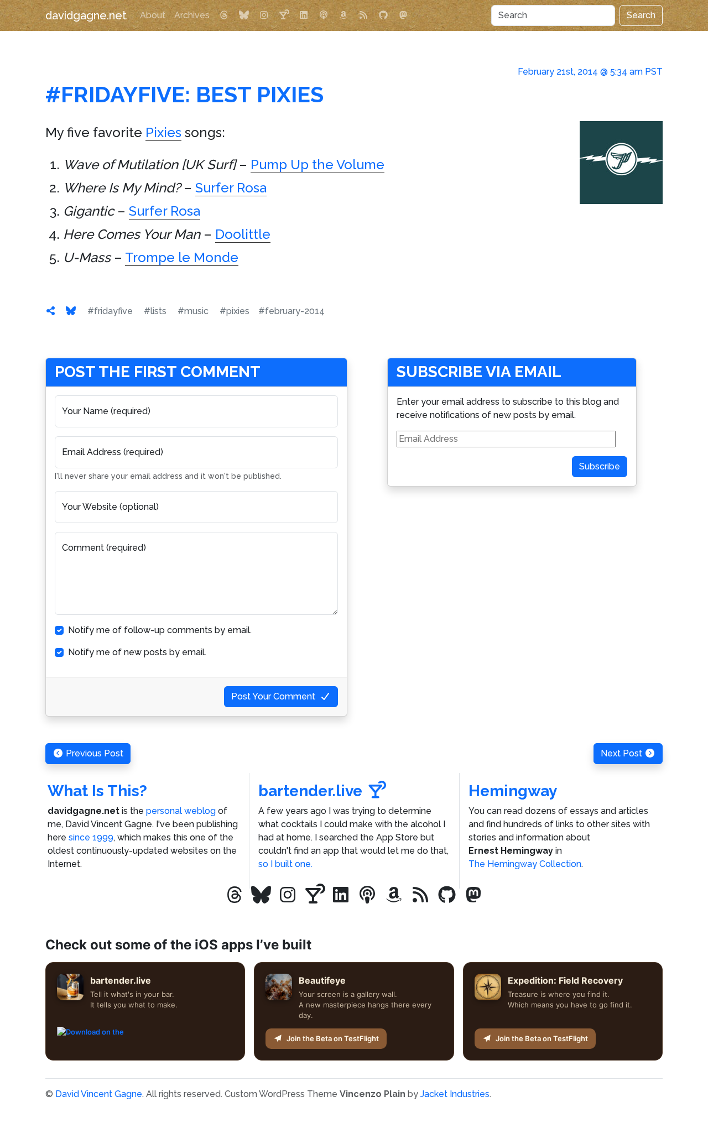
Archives (192, 15)
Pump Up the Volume (317, 164)
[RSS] (363, 15)
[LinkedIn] (304, 15)
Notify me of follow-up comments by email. (160, 630)
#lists (155, 311)
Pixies (163, 132)
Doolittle (242, 234)
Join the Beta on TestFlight (333, 1038)
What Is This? (97, 791)
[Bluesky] (244, 15)
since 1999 (91, 837)
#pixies (234, 311)
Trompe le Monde (181, 257)
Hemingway (512, 791)
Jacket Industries (455, 1094)
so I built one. (285, 864)
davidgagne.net (86, 15)
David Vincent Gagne (98, 1094)
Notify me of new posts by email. (137, 652)
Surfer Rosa (231, 188)
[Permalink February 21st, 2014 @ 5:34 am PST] (50, 311)
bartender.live (310, 791)
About (152, 15)
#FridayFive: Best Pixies (184, 94)
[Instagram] (264, 15)
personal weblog (181, 811)
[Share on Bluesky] (70, 311)
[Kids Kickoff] (324, 15)
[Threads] (224, 15)
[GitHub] (383, 15)
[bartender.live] (284, 15)
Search (641, 15)
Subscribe (599, 466)
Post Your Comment (273, 696)
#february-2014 (291, 311)
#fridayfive (110, 311)
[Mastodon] (403, 15)
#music (193, 311)
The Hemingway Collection (524, 864)
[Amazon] (343, 15)
